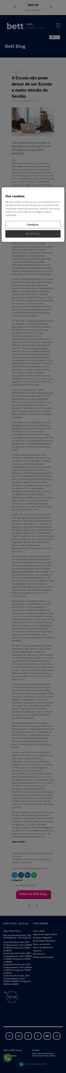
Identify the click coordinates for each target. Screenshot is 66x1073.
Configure (33, 224)
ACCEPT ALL (33, 234)
